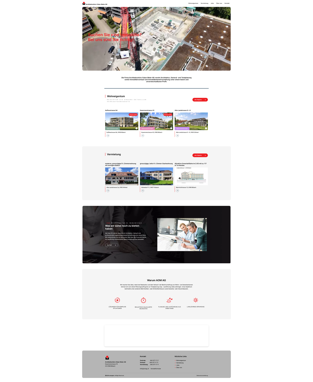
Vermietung (204, 3)
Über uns (219, 3)
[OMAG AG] (95, 3)
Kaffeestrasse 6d (111, 110)
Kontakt (227, 3)
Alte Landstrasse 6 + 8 (183, 110)
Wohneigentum (193, 3)
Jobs (212, 3)
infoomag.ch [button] (144, 368)
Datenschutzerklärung (202, 375)
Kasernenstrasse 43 (147, 110)
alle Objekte (198, 99)
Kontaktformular (156, 368)
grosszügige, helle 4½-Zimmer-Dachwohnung (156, 163)
